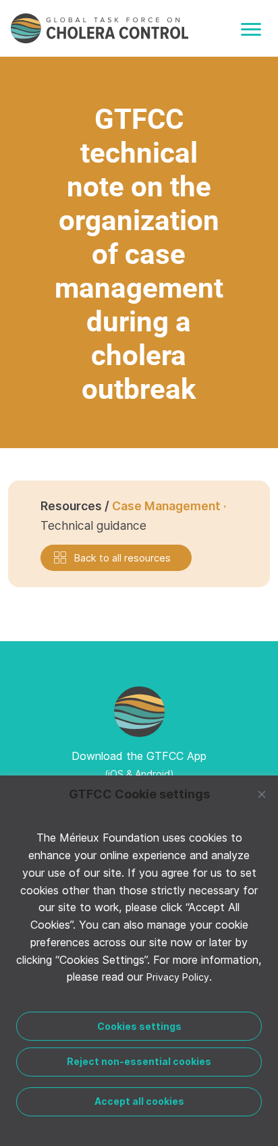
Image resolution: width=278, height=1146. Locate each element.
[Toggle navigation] (251, 29)
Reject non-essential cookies (139, 1061)
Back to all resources (122, 558)
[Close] (262, 794)
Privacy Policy (177, 977)
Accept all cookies (139, 1101)
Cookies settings (139, 1026)
